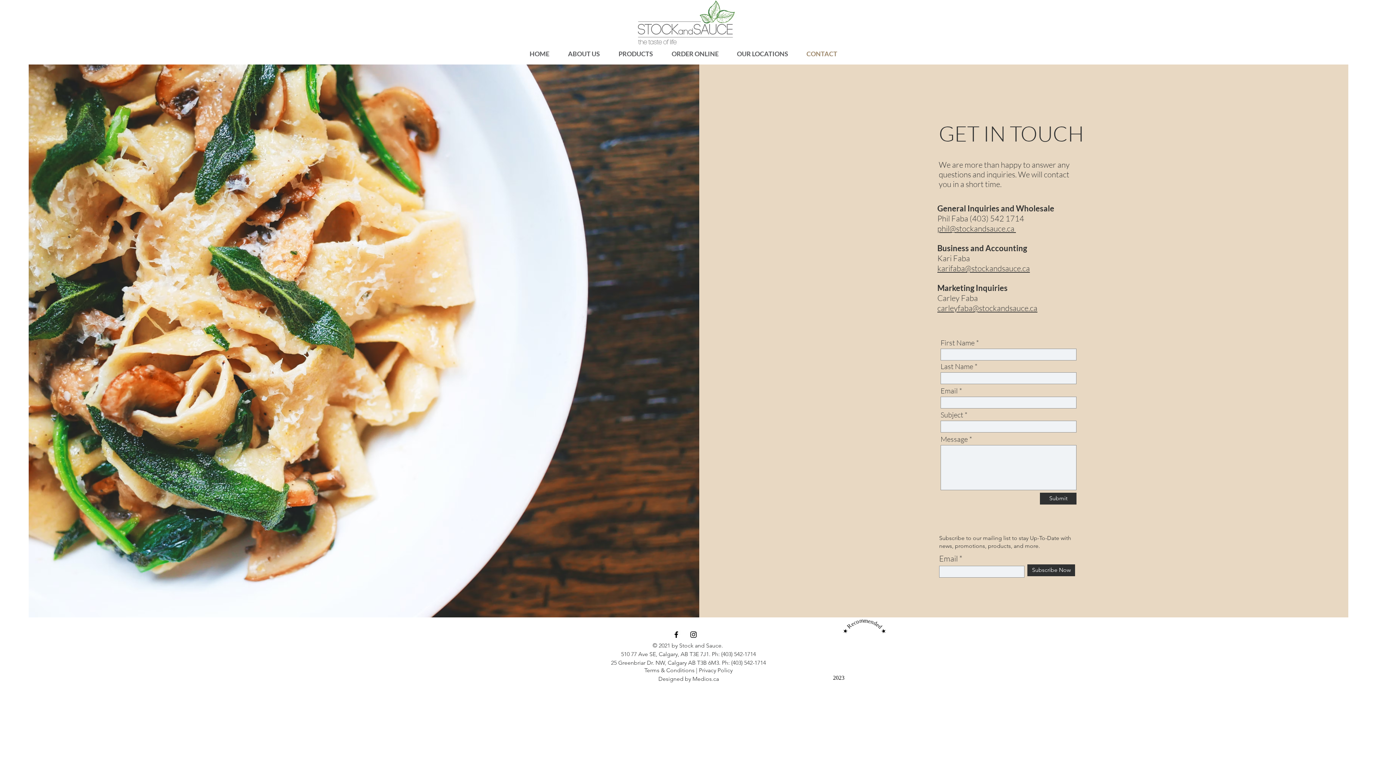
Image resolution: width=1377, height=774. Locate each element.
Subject (952, 415)
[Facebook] (676, 634)
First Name (958, 343)
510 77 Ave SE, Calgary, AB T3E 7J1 (665, 654)
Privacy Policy (716, 670)
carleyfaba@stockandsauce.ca (987, 308)
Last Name (957, 366)
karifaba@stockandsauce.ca (983, 268)
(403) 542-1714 (738, 654)
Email (949, 391)
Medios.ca (705, 678)
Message (954, 439)
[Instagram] (693, 634)
